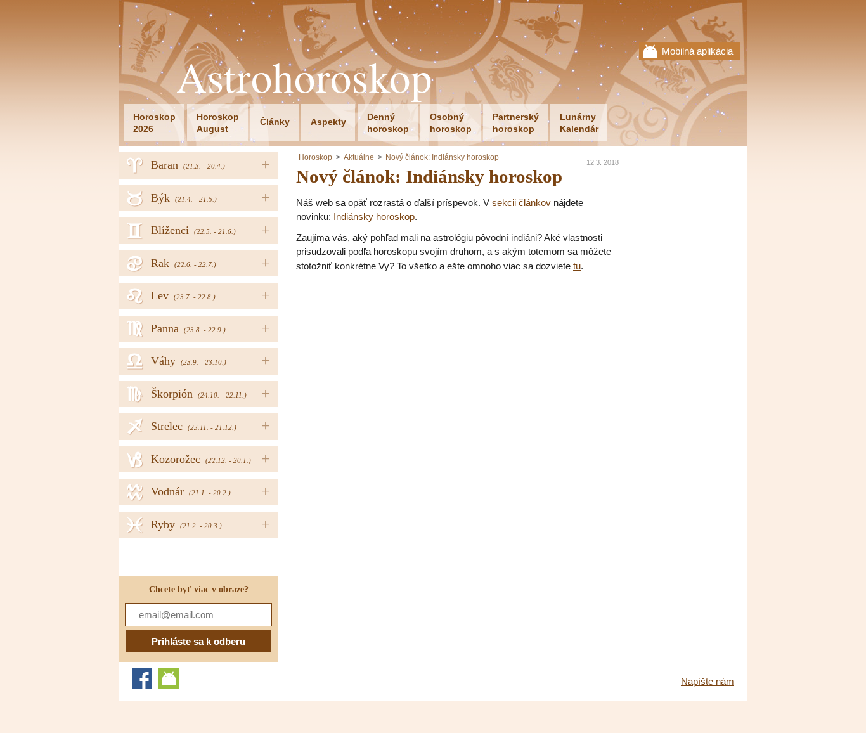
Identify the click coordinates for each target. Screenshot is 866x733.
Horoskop (315, 157)
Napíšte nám (707, 681)
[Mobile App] (168, 678)
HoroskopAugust (218, 123)
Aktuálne (359, 157)
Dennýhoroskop (388, 123)
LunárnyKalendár (579, 123)
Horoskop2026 (154, 123)
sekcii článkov (521, 202)
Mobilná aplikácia (697, 51)
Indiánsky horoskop (374, 216)
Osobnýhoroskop (451, 123)
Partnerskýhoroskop (516, 123)
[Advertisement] (402, 368)
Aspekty (328, 122)
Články (275, 122)
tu (577, 266)
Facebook (142, 678)
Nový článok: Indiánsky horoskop (442, 157)
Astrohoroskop (304, 77)
